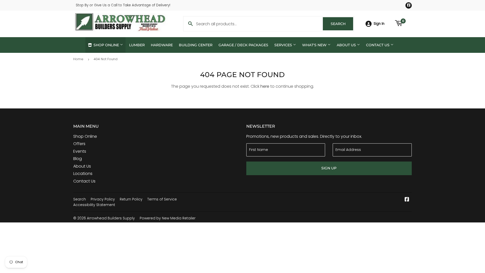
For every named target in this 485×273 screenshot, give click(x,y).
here (264, 86)
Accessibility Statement (94, 204)
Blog (77, 159)
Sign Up (328, 168)
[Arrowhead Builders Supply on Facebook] (407, 200)
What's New (315, 45)
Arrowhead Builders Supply (111, 218)
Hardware (162, 45)
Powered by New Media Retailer (168, 218)
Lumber (137, 45)
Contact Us (378, 45)
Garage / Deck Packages (243, 45)
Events (79, 151)
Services (283, 45)
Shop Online (106, 45)
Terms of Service (162, 199)
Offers (79, 144)
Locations (82, 173)
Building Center (195, 45)
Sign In (379, 23)
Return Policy (131, 199)
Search (342, 23)
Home (78, 59)
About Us (347, 45)
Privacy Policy (103, 199)
